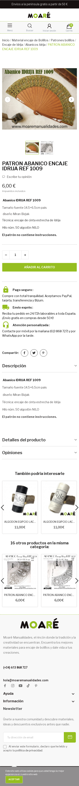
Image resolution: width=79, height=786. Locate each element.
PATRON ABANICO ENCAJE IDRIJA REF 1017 (59, 595)
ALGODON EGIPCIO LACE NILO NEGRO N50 (20, 521)
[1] (70, 737)
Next (71, 99)
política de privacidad (28, 750)
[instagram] (13, 686)
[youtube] (20, 686)
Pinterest (43, 353)
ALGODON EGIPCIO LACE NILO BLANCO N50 (59, 521)
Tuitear (34, 353)
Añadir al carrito (39, 267)
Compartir (24, 353)
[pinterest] (36, 686)
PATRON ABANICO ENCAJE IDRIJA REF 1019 (20, 595)
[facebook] (5, 686)
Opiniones (12, 452)
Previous (7, 99)
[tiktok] (28, 686)
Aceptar (14, 779)
